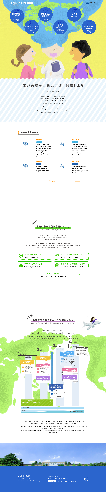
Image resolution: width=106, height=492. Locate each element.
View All (53, 181)
